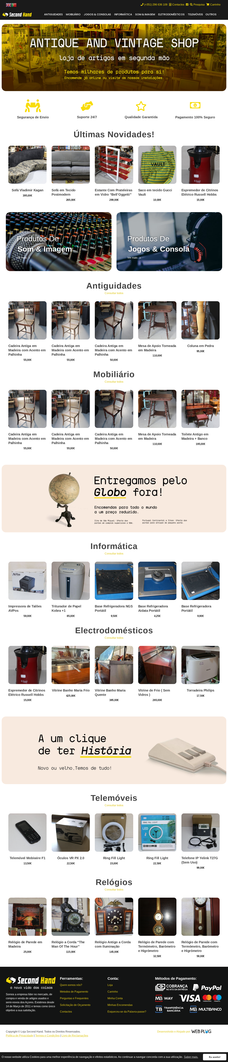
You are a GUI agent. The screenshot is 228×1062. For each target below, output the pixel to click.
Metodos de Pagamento (74, 991)
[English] (8, 4)
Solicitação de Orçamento (75, 1005)
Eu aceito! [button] (214, 1057)
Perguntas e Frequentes (74, 998)
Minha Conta (115, 998)
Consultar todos (114, 293)
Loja (110, 985)
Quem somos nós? (71, 985)
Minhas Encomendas (120, 1005)
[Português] (14, 4)
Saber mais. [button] (191, 1057)
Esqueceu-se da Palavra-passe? (126, 1011)
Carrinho (112, 991)
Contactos (66, 1011)
